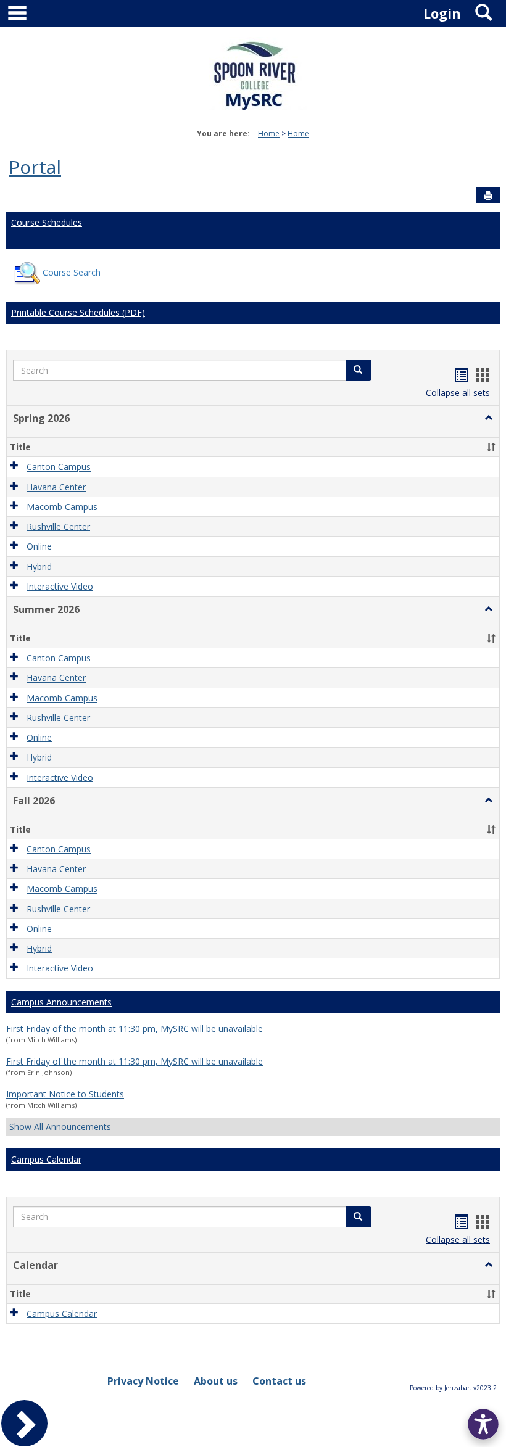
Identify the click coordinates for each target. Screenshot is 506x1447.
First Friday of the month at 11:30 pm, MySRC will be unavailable (134, 1028)
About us (216, 1381)
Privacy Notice (143, 1381)
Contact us (279, 1381)
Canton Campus (59, 467)
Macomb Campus (62, 507)
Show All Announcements (60, 1126)
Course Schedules (46, 222)
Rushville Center (58, 526)
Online (39, 547)
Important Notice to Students (65, 1094)
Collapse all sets (458, 392)
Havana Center (56, 487)
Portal (35, 166)
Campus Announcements (61, 1002)
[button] (488, 418)
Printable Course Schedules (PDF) (78, 312)
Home (269, 133)
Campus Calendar (46, 1159)
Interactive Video (60, 586)
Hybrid (39, 566)
